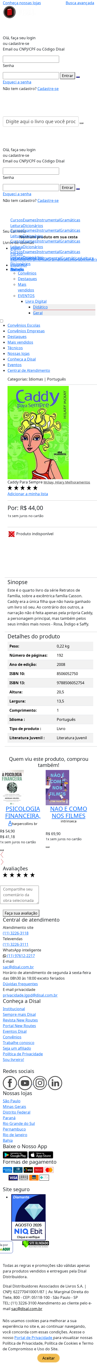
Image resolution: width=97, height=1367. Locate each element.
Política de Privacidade (23, 1054)
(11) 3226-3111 (15, 944)
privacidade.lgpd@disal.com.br (30, 995)
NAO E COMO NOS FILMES (68, 812)
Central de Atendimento (29, 370)
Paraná (9, 1117)
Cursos (16, 251)
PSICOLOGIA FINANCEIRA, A (23, 816)
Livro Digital (36, 301)
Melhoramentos (77, 482)
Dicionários (20, 263)
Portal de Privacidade (33, 1337)
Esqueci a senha (17, 82)
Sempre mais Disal (19, 1014)
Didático (40, 307)
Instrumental (48, 251)
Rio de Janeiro (15, 1134)
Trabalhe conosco (18, 1042)
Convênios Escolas (24, 325)
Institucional (14, 1008)
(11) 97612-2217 (20, 955)
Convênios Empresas (26, 331)
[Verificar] (35, 1243)
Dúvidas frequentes (20, 983)
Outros (16, 269)
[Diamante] (28, 1217)
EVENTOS (26, 295)
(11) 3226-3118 (15, 933)
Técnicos (15, 347)
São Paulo (11, 1101)
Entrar (67, 75)
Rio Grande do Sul (19, 1123)
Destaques (27, 278)
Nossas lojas (19, 353)
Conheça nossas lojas (22, 2)
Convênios (27, 273)
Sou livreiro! (13, 1059)
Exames (29, 251)
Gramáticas (70, 251)
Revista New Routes (20, 1020)
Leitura (16, 257)
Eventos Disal (15, 1031)
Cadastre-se (48, 88)
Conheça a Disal (22, 359)
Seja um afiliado (17, 1048)
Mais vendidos (20, 342)
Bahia (8, 1140)
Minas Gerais (14, 1106)
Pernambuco (14, 1129)
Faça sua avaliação (21, 913)
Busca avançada (80, 2)
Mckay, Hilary (54, 482)
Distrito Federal (16, 1112)
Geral (38, 312)
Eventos (15, 364)
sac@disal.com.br (18, 967)
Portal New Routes (19, 1025)
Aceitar (48, 1358)
